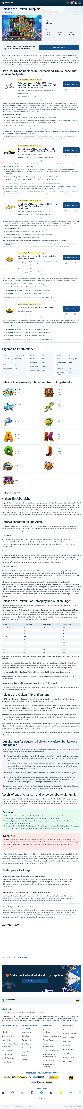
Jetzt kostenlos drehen (35, 981)
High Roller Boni (48, 1060)
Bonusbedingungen (65, 246)
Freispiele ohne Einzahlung (52, 1036)
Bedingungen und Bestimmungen (24, 1106)
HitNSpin (25, 1060)
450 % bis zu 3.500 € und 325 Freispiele (35, 308)
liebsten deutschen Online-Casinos (58, 60)
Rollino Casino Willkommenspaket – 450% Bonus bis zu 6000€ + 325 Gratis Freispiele (37, 150)
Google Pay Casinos (8, 1058)
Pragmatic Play (8, 12)
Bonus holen (70, 309)
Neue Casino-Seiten (8, 1036)
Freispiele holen (58, 47)
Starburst (66, 1053)
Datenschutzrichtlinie (7, 1106)
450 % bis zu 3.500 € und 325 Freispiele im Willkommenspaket (37, 257)
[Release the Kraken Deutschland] (78, 1000)
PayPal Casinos (7, 1054)
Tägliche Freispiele (49, 1040)
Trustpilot (41, 1099)
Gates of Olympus (69, 1038)
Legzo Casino (26, 1052)
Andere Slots (67, 1061)
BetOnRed (25, 1036)
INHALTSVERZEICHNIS (11, 493)
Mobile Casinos (7, 1040)
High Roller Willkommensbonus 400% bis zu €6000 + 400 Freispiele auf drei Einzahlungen (37, 206)
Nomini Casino (27, 1056)
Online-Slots (21, 799)
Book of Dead (67, 1030)
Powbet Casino (27, 1040)
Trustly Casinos (7, 1050)
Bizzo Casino (26, 1044)
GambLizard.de (6, 957)
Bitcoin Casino (7, 1062)
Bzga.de (8, 136)
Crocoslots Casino (28, 1048)
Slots (13, 957)
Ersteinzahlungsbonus (50, 1050)
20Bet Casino (26, 1032)
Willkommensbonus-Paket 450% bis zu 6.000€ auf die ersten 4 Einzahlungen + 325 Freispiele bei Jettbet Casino (37, 85)
